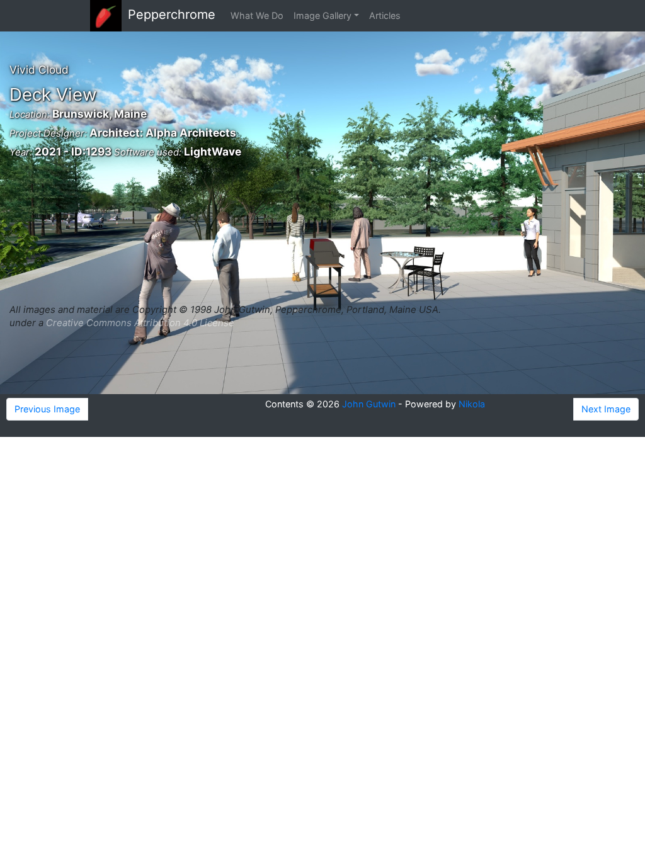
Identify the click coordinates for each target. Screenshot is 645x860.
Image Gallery (322, 15)
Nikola (472, 404)
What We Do (257, 15)
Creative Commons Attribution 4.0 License (140, 323)
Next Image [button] (606, 409)
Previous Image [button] (47, 409)
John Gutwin (369, 404)
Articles (385, 15)
